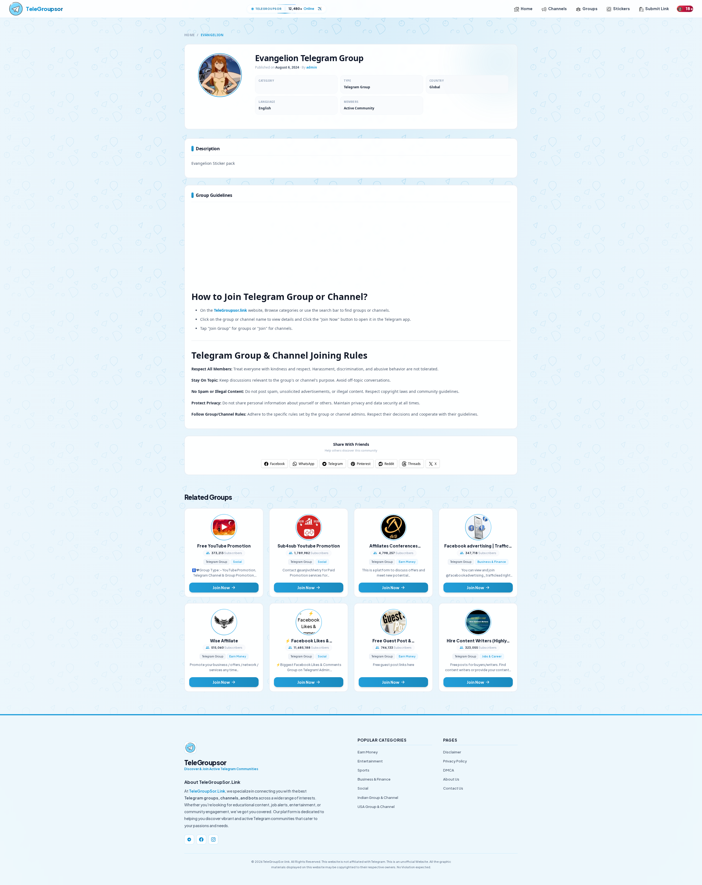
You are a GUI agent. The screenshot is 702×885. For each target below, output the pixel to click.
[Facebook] (201, 839)
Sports (363, 770)
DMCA (448, 770)
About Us (451, 779)
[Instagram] (213, 839)
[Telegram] (189, 839)
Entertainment (370, 761)
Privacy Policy (455, 761)
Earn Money (368, 752)
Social (363, 788)
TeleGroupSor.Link (207, 790)
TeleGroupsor (44, 8)
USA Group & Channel (376, 806)
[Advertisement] (351, 249)
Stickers (621, 8)
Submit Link (657, 8)
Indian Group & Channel (378, 797)
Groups (590, 8)
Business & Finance (374, 779)
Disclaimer (452, 752)
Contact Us (453, 788)
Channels (557, 8)
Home (527, 8)
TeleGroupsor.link (230, 310)
